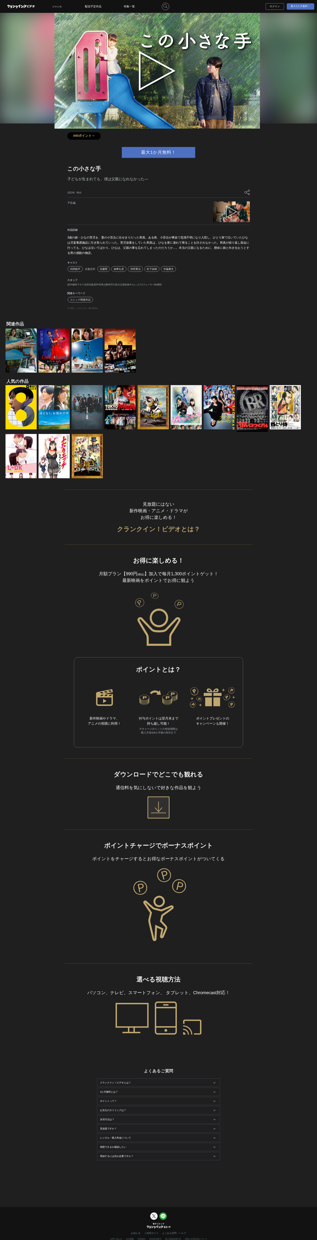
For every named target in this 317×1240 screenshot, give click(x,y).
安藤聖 (104, 269)
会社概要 (130, 1239)
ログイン (275, 6)
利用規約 (142, 1239)
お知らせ (136, 1233)
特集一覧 (129, 6)
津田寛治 (135, 269)
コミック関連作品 (80, 299)
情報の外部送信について (196, 1239)
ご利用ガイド (151, 1233)
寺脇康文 (168, 269)
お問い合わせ (116, 1239)
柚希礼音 (119, 269)
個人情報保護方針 (173, 1239)
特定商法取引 (155, 1239)
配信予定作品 (93, 6)
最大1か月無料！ (300, 6)
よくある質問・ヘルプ (174, 1233)
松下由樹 (152, 269)
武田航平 (75, 269)
